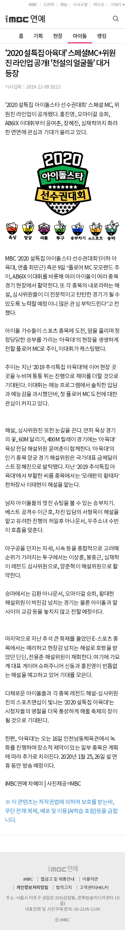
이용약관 (90, 879)
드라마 (48, 5)
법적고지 (64, 887)
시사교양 (80, 5)
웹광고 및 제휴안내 (58, 879)
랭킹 (102, 36)
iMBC (33, 5)
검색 (116, 19)
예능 (63, 5)
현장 (58, 36)
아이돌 (80, 36)
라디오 (98, 5)
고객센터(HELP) (94, 887)
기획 (38, 36)
